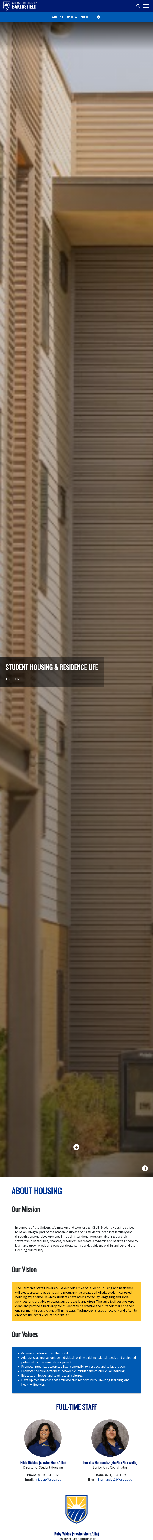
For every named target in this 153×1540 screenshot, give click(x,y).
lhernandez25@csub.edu (115, 1479)
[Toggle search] (138, 6)
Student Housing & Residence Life (74, 16)
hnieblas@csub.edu (47, 1479)
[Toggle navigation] (146, 6)
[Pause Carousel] (145, 1168)
